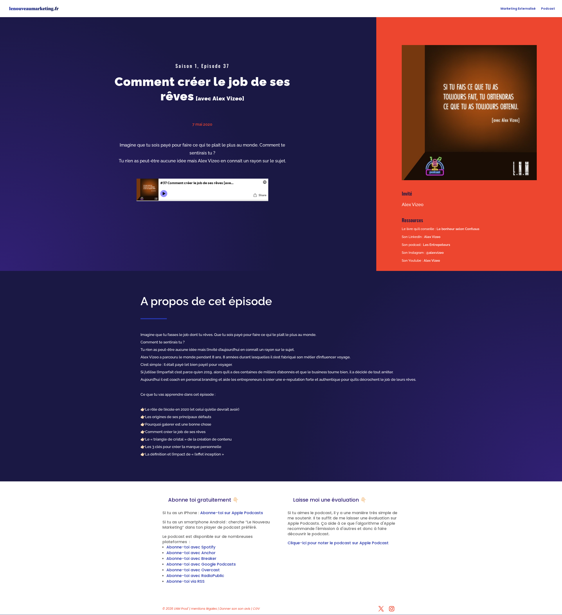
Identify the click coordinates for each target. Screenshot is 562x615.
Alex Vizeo (432, 237)
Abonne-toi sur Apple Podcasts (231, 512)
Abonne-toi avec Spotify (190, 547)
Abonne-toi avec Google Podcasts (201, 564)
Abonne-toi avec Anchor (191, 552)
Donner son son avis (235, 608)
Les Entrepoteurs (436, 245)
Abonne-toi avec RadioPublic (195, 575)
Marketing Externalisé (518, 9)
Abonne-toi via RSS (185, 581)
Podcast (548, 9)
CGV (256, 608)
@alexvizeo (435, 253)
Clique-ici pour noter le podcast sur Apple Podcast (338, 543)
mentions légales (204, 608)
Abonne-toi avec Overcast (193, 570)
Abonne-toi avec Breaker (191, 558)
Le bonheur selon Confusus (458, 229)
